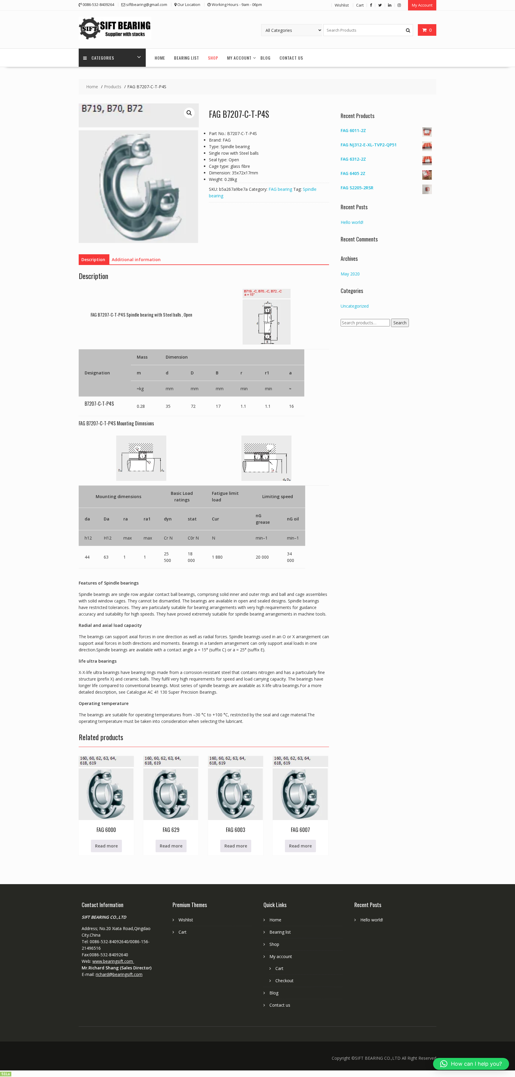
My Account (422, 5)
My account (239, 58)
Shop (213, 58)
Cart (360, 5)
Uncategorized (355, 306)
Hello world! (352, 222)
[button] (189, 113)
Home (160, 58)
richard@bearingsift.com (119, 974)
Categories (102, 58)
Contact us (291, 58)
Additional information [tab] (136, 259)
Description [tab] (93, 259)
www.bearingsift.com (113, 961)
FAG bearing (280, 189)
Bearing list (186, 58)
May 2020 (350, 274)
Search (400, 323)
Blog (265, 58)
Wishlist (342, 5)
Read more (106, 846)
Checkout (284, 980)
